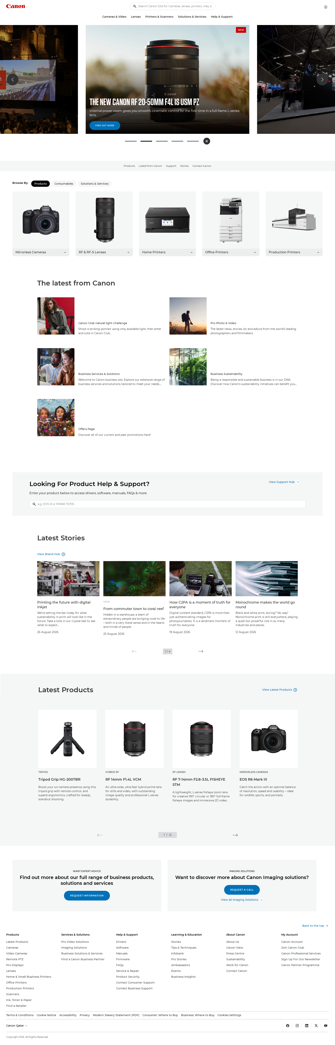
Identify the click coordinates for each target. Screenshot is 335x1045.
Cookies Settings (229, 1015)
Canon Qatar (15, 1025)
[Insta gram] (297, 1025)
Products (129, 165)
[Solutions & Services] (207, 17)
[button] (12, 79)
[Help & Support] (234, 17)
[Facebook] (287, 1025)
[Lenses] (142, 17)
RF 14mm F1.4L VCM (123, 779)
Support (171, 165)
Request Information (87, 895)
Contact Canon (202, 165)
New (241, 30)
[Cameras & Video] (128, 17)
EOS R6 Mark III (253, 779)
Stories (184, 165)
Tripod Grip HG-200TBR (59, 779)
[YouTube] (325, 1025)
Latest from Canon (150, 165)
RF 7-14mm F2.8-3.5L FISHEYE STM (199, 782)
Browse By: (20, 183)
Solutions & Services (94, 183)
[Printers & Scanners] (174, 17)
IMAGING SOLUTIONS (242, 871)
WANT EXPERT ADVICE (87, 871)
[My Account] (326, 7)
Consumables (63, 183)
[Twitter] (316, 1025)
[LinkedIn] (306, 1025)
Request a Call (242, 889)
